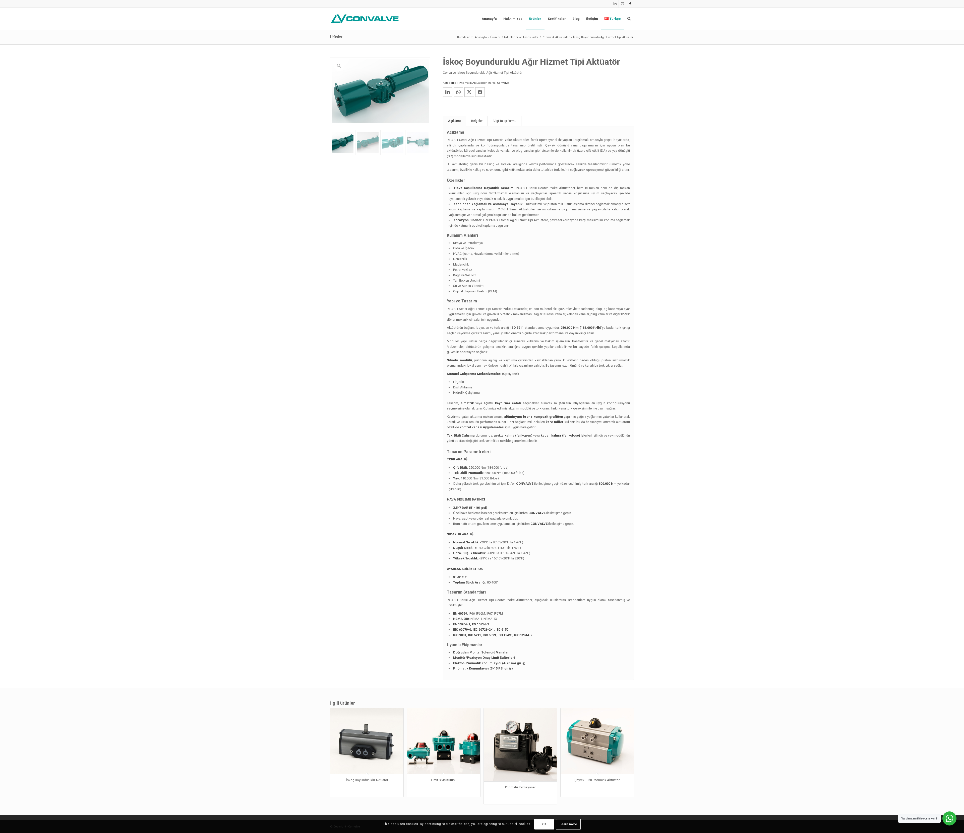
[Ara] (629, 19)
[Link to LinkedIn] (615, 4)
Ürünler (336, 37)
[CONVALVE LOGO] (365, 19)
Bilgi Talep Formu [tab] (504, 121)
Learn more (568, 824)
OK (544, 824)
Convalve (503, 83)
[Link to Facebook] (630, 4)
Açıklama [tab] (454, 121)
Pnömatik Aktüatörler (473, 83)
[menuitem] (489, 19)
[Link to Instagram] (622, 4)
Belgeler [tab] (477, 121)
